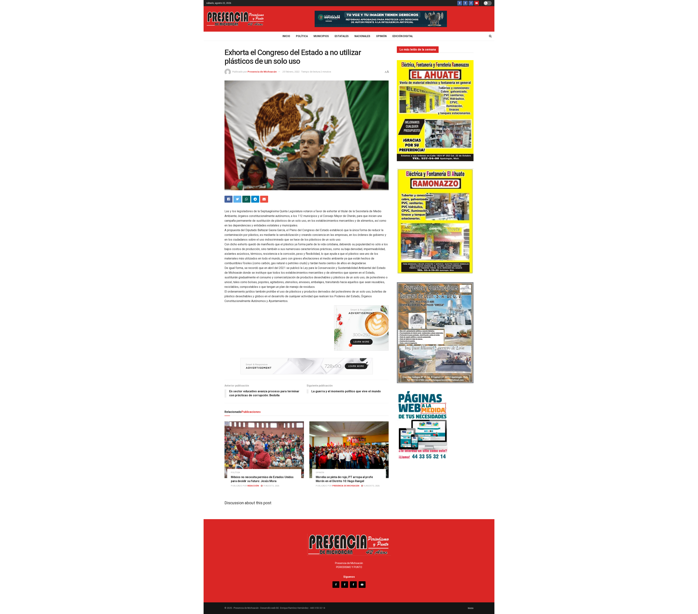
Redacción (253, 486)
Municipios (321, 36)
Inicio (286, 36)
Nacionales (362, 36)
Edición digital (402, 36)
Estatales (342, 36)
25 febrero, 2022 (291, 71)
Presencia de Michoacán (262, 71)
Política (302, 36)
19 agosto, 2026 (270, 486)
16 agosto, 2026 (371, 486)
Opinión (381, 36)
